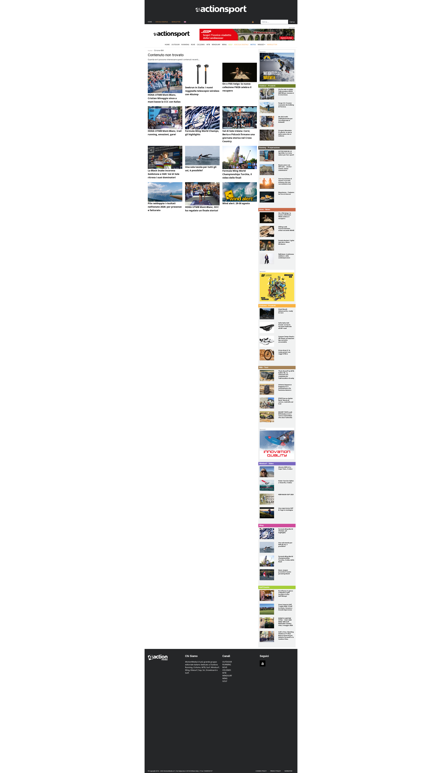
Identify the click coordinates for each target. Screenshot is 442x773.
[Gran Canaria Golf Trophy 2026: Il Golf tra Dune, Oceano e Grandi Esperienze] (268, 609)
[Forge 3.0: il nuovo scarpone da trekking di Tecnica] (268, 107)
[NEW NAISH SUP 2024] (268, 499)
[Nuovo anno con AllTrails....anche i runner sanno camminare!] (268, 169)
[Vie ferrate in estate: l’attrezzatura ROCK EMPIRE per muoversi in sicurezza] (268, 94)
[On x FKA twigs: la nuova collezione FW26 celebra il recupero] (268, 217)
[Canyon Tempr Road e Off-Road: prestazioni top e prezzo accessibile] (268, 341)
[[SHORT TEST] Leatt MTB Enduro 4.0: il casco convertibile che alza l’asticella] (268, 416)
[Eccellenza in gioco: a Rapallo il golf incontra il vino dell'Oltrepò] (268, 595)
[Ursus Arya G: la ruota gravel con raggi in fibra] (268, 354)
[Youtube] (253, 22)
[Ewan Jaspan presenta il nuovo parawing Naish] (268, 574)
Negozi (261, 44)
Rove (193, 44)
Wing (224, 44)
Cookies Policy (261, 771)
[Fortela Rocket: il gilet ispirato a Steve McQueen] (268, 245)
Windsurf (216, 44)
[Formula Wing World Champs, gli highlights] (268, 533)
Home (150, 22)
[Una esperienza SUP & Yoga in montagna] (268, 512)
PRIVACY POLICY (275, 771)
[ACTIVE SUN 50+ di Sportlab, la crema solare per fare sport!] (268, 155)
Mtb (208, 44)
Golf (224, 681)
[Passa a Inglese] (185, 21)
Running (185, 44)
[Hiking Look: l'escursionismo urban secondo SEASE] (268, 231)
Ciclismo (201, 44)
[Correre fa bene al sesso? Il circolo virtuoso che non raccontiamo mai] (268, 183)
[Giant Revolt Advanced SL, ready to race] (268, 313)
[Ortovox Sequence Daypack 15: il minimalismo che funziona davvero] (268, 389)
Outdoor (176, 44)
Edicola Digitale (162, 22)
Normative (288, 771)
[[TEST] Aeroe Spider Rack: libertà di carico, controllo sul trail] (268, 403)
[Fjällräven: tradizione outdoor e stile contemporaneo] (268, 258)
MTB (224, 673)
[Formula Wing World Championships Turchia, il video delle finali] (268, 561)
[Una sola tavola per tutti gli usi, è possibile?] (268, 547)
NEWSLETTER (176, 22)
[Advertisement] (165, 724)
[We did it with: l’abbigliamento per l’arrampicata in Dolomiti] (268, 121)
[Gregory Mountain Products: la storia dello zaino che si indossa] (268, 135)
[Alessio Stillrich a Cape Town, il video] (268, 471)
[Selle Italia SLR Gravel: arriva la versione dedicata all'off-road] (268, 327)
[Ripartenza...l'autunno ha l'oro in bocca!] (268, 197)
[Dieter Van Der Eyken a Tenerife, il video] (268, 485)
